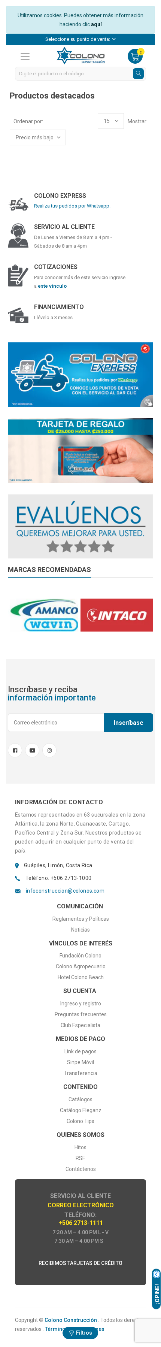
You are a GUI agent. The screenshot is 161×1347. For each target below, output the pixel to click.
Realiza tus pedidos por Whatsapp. (72, 206)
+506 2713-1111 (80, 1222)
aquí (96, 24)
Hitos (80, 1147)
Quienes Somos (80, 1134)
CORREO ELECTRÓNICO (81, 1205)
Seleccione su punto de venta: (78, 39)
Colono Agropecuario (81, 966)
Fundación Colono (80, 956)
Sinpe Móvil (80, 1062)
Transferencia (80, 1073)
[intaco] (116, 615)
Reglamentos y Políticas (80, 919)
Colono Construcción (71, 1320)
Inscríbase (128, 722)
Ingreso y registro (80, 1004)
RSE (80, 1158)
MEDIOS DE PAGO (80, 1038)
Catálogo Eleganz (80, 1110)
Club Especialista (80, 1025)
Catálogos (80, 1099)
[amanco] (44, 615)
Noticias (80, 930)
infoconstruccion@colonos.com (65, 891)
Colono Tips (80, 1121)
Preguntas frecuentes (81, 1014)
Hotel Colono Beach (81, 977)
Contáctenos (81, 1169)
